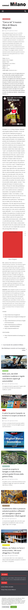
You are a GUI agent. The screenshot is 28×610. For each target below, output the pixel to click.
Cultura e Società (6, 19)
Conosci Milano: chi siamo (7, 586)
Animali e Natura (6, 505)
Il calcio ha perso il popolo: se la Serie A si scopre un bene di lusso (13, 415)
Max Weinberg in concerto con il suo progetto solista (13, 349)
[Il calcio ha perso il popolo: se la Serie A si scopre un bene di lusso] (14, 401)
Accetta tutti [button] (13, 606)
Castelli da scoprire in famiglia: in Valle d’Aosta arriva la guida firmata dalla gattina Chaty (13, 473)
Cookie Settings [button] (6, 606)
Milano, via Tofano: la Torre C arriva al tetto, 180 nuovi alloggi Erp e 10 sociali (13, 550)
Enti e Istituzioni (6, 545)
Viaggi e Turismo (6, 466)
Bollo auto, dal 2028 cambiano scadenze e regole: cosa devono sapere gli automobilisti (13, 377)
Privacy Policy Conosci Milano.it (8, 589)
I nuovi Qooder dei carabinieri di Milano (13, 345)
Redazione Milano (14, 30)
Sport (4, 410)
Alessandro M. (14, 518)
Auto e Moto (5, 370)
